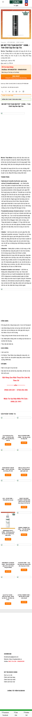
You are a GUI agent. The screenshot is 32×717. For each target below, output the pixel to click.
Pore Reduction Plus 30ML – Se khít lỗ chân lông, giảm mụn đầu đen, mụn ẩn (8, 438)
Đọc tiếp (8, 444)
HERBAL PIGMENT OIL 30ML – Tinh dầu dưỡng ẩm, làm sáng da (24, 529)
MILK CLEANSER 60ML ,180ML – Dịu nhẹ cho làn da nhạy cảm (24, 437)
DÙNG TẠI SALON (17, 83)
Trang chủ (3, 42)
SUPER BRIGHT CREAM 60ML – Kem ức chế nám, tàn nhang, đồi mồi (8, 469)
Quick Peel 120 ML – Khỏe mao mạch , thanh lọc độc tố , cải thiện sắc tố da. (8, 597)
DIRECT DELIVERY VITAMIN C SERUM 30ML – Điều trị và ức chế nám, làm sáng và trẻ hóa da (24, 501)
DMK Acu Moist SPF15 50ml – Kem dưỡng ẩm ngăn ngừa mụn (24, 469)
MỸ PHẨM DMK (11, 42)
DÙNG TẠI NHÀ (20, 42)
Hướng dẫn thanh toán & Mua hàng (11, 99)
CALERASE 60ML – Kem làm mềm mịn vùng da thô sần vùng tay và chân (24, 564)
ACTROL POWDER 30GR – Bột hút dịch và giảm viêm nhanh (24, 596)
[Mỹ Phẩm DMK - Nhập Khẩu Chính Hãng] (16, 2)
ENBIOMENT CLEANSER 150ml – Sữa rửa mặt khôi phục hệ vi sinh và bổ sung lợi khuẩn (8, 565)
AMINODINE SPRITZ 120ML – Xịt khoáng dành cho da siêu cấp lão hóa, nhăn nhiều (8, 533)
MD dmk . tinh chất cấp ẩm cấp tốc (10, 87)
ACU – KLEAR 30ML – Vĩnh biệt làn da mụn (8, 499)
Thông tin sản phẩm (7, 95)
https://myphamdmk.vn (15, 659)
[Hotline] (26, 712)
